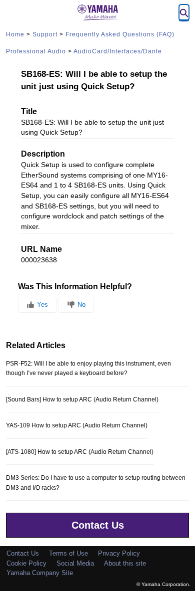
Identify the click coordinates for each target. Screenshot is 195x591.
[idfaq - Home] (98, 12)
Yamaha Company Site (39, 573)
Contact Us (98, 525)
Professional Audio (36, 51)
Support (45, 34)
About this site (125, 563)
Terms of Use (68, 553)
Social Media (75, 563)
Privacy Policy (119, 553)
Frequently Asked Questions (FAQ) (120, 34)
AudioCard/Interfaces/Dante (118, 51)
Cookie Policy (26, 563)
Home (15, 34)
